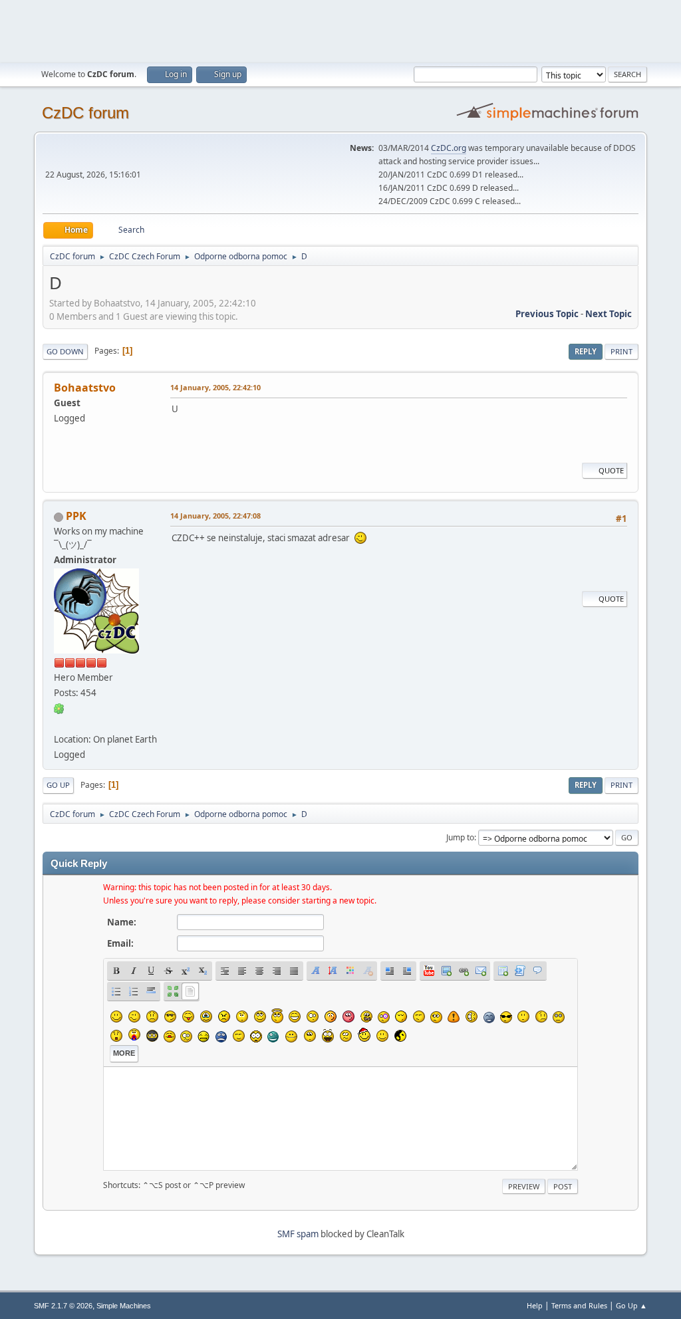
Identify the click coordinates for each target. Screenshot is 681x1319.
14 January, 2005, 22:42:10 (215, 387)
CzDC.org (448, 148)
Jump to (460, 837)
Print (621, 351)
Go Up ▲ (631, 1305)
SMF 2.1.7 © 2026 (63, 1306)
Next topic (608, 314)
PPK (76, 516)
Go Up (58, 785)
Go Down (65, 351)
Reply (586, 351)
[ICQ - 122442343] (59, 708)
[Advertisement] (340, 30)
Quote (611, 470)
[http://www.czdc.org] (59, 723)
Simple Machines (123, 1306)
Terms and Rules (579, 1305)
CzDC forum (85, 113)
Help (535, 1305)
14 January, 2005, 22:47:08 (215, 516)
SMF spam (298, 1234)
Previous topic (547, 314)
